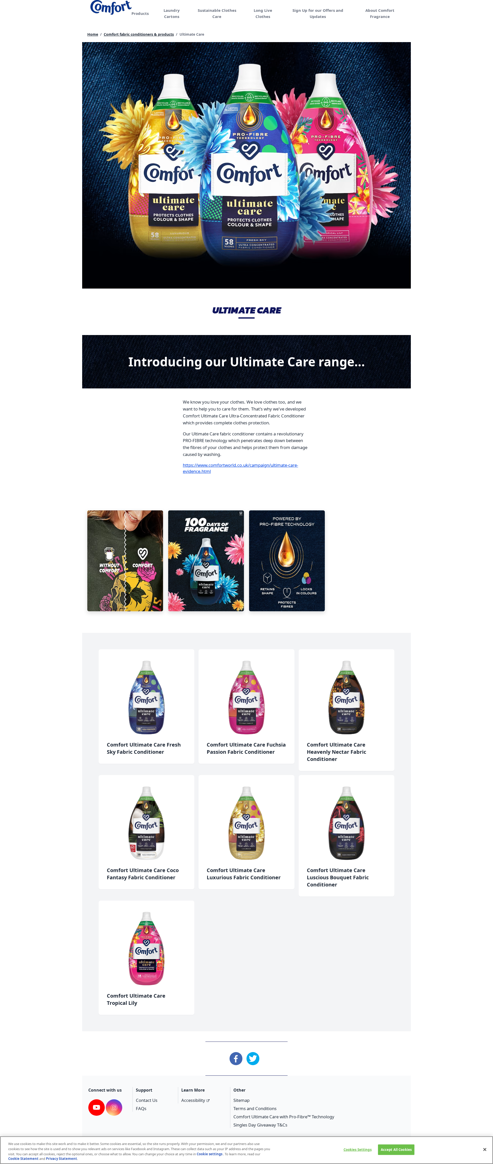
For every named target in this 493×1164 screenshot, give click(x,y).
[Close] (484, 1149)
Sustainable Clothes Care (217, 13)
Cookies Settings (358, 1149)
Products (140, 13)
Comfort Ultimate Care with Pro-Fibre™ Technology (283, 1117)
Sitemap (241, 1100)
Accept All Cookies (396, 1149)
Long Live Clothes (263, 13)
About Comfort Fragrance (379, 13)
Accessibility (193, 1100)
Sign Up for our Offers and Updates (317, 13)
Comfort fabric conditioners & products (139, 34)
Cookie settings (209, 1153)
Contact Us (146, 1100)
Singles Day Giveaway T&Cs (260, 1125)
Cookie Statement (23, 1158)
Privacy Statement (61, 1158)
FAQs (141, 1108)
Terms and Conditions (255, 1108)
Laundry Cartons (172, 13)
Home (92, 34)
